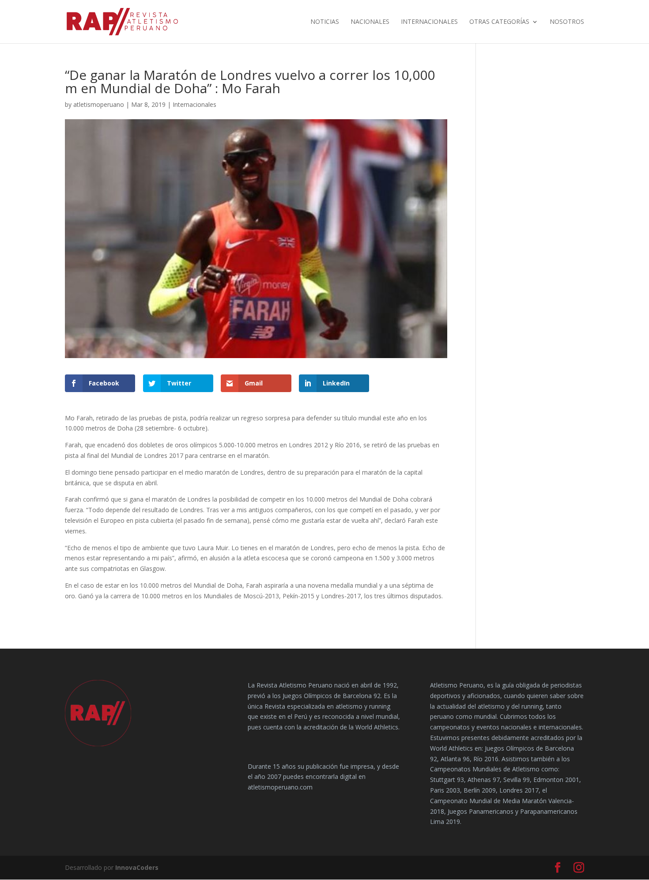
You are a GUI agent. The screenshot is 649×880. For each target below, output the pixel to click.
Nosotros (567, 22)
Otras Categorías (499, 22)
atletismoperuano (98, 104)
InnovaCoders (136, 867)
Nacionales (370, 22)
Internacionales (429, 22)
